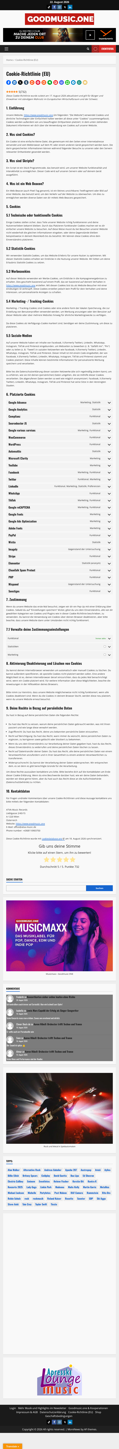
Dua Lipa (75, 1175)
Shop (98, 1412)
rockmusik (38, 1198)
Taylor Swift (41, 1204)
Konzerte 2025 (15, 1187)
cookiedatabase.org (52, 838)
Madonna (59, 1187)
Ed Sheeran (88, 1175)
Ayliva (107, 1170)
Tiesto (54, 1204)
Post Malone (60, 1193)
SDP (91, 1198)
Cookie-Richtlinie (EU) (80, 1412)
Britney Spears (30, 1175)
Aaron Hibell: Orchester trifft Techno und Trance (58, 1024)
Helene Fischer (61, 1181)
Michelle (32, 1193)
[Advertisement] (59, 1252)
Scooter (81, 1198)
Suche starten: (14, 879)
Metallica (104, 1187)
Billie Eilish (13, 1175)
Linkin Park (45, 1187)
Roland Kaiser (54, 1198)
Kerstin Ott (78, 1181)
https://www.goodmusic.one (38, 115)
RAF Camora (77, 1193)
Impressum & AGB (27, 1412)
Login (13, 1408)
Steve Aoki (13, 1204)
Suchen (99, 888)
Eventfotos (107, 49)
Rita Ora (106, 1193)
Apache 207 (71, 1170)
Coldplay (45, 1175)
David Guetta (60, 1175)
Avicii (98, 1170)
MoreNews (74, 1429)
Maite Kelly (73, 1187)
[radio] (46, 860)
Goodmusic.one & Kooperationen (88, 1408)
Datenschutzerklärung (53, 1412)
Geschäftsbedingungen (58, 1416)
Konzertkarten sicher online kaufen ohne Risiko (51, 997)
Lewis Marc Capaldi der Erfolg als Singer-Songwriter (53, 1010)
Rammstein (92, 1193)
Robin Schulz (14, 1198)
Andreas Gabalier (52, 1170)
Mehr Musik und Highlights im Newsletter (42, 1408)
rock (26, 1198)
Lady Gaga (31, 1187)
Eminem (31, 1181)
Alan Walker (14, 1170)
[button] (6, 49)
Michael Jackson (16, 1193)
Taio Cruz (26, 1204)
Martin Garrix (89, 1187)
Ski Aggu (101, 1198)
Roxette (69, 1198)
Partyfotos (45, 1193)
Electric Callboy (15, 1181)
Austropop (86, 1170)
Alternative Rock (31, 1170)
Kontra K (92, 1181)
